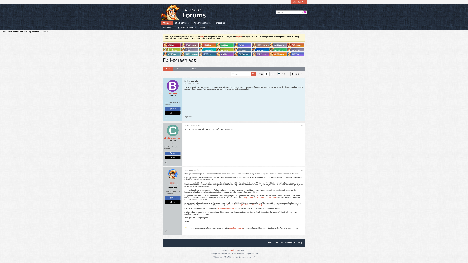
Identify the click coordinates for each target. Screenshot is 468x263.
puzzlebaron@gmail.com (225, 208)
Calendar (202, 27)
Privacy (288, 242)
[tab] (168, 69)
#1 (302, 81)
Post (174, 113)
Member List (191, 27)
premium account (236, 228)
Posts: (167, 104)
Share (174, 108)
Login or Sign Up (298, 2)
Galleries (220, 23)
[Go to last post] (279, 74)
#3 (302, 170)
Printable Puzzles (202, 23)
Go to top (298, 242)
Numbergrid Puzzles (31, 32)
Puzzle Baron (18, 32)
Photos (194, 69)
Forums (167, 23)
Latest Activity (181, 69)
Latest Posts (167, 27)
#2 (302, 125)
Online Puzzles (182, 23)
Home (4, 32)
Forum (9, 32)
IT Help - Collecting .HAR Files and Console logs (259, 197)
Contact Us (278, 242)
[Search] (305, 12)
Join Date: (169, 102)
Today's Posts (180, 27)
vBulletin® (234, 250)
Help (270, 242)
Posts (168, 69)
